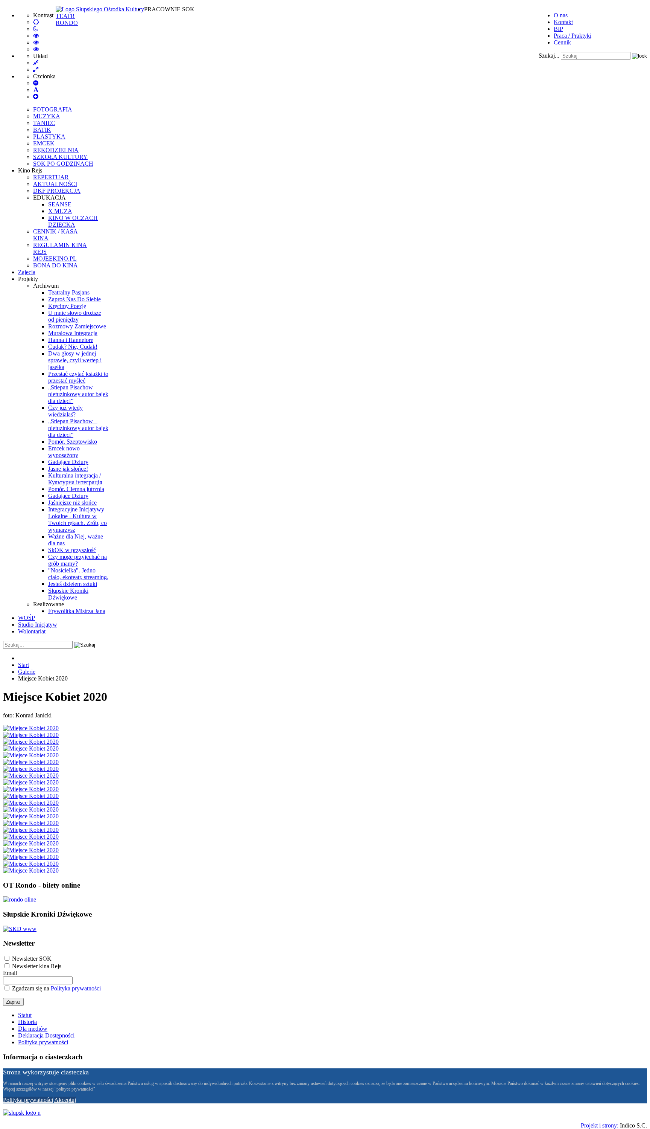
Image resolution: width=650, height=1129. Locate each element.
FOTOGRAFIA (52, 109)
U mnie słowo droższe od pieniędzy (74, 316)
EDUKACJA (49, 197)
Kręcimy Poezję (67, 306)
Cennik (562, 42)
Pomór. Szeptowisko (72, 441)
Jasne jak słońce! (68, 468)
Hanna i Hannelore (70, 340)
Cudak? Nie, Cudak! (72, 346)
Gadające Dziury (68, 462)
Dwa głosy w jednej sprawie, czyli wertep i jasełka (75, 360)
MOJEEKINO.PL (55, 258)
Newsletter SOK (32, 958)
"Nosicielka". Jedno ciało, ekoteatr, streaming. (78, 573)
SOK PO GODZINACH (63, 163)
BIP (558, 29)
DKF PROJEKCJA (56, 191)
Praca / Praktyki (572, 35)
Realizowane (48, 604)
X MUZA (60, 211)
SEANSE (59, 204)
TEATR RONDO (67, 19)
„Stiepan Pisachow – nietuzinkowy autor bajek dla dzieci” (78, 394)
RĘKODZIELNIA (56, 150)
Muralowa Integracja (72, 333)
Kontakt (563, 22)
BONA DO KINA (55, 265)
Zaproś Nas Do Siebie (74, 299)
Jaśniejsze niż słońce (72, 502)
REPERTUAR (51, 177)
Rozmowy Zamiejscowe (77, 326)
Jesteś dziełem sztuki (72, 584)
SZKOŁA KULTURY (60, 157)
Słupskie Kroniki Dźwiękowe (68, 594)
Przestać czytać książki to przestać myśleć (78, 377)
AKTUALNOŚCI (55, 184)
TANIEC (44, 123)
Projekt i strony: (599, 1125)
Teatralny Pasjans (69, 292)
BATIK (42, 130)
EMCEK (44, 143)
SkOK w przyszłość (72, 550)
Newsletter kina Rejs (36, 966)
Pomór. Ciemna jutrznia (76, 489)
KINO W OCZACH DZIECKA (73, 221)
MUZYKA (46, 116)
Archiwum (46, 285)
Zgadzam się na (56, 988)
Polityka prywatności (76, 988)
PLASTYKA (49, 136)
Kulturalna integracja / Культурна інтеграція (75, 478)
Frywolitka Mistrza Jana (76, 611)
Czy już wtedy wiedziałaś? (65, 411)
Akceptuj (65, 1100)
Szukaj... (549, 55)
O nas (561, 15)
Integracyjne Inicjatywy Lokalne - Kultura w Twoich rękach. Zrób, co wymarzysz (77, 519)
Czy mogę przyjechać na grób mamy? (77, 560)
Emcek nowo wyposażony (64, 451)
